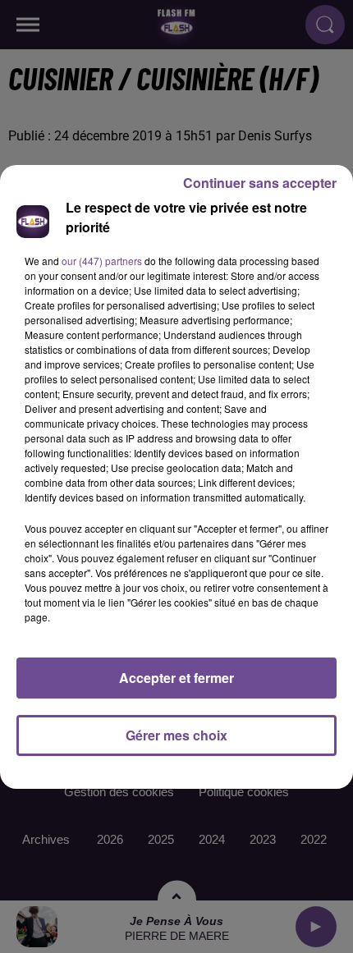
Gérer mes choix (176, 735)
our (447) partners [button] (102, 261)
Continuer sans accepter (260, 182)
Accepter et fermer (176, 677)
